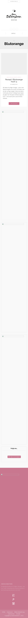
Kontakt (18, 614)
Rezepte (19, 77)
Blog (8, 77)
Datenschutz (11, 614)
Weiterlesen (14, 103)
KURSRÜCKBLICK (14, 1)
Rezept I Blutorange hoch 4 (14, 80)
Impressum (10, 612)
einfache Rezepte (13, 77)
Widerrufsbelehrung (19, 612)
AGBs (3, 612)
